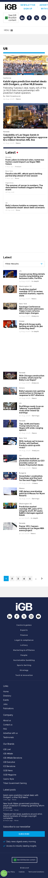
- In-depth (34, 281)
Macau (22, 488)
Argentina (9, 183)
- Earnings (35, 416)
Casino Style (8, 779)
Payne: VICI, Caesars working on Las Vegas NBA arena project (31, 528)
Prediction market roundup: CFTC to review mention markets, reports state (31, 292)
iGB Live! (7, 749)
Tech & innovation (24, 675)
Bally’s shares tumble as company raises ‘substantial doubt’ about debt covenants (25, 206)
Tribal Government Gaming (15, 783)
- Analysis (17, 166)
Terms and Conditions (36, 872)
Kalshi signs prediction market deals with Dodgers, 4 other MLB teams (25, 83)
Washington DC (25, 286)
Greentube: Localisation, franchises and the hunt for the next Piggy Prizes (31, 478)
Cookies (22, 872)
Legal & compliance (24, 640)
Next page (41, 578)
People (24, 655)
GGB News (8, 770)
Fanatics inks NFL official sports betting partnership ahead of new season (23, 175)
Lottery (24, 645)
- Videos (34, 483)
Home (6, 691)
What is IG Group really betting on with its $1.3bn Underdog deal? (31, 326)
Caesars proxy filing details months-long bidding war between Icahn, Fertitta (32, 276)
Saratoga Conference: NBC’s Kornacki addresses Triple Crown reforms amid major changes (31, 310)
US (6, 203)
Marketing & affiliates (24, 650)
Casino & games (24, 625)
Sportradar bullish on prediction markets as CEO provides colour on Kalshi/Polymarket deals (31, 462)
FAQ (5, 729)
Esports (24, 630)
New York (9, 171)
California (7, 78)
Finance (24, 635)
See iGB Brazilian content (11, 17)
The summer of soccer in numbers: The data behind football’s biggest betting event (24, 187)
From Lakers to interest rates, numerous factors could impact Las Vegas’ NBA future (24, 162)
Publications (8, 708)
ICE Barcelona (9, 766)
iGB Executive (9, 762)
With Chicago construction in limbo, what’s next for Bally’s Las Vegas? (31, 378)
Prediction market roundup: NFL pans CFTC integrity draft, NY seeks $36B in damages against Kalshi (31, 511)
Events (6, 700)
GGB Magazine (9, 775)
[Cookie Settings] (4, 873)
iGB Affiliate (8, 754)
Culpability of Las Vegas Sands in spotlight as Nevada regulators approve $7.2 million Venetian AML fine (25, 137)
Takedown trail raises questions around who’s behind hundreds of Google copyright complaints (22, 816)
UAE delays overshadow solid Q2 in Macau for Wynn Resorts (32, 493)
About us (7, 720)
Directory (7, 696)
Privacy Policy (10, 872)
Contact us (7, 725)
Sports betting (24, 665)
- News (18, 99)
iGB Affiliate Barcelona (12, 758)
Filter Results (12, 264)
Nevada (6, 132)
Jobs (5, 704)
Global (21, 321)
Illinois (22, 388)
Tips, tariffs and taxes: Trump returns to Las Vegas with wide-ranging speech (31, 427)
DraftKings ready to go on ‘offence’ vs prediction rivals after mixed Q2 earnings (31, 409)
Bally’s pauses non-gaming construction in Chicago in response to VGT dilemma (32, 393)
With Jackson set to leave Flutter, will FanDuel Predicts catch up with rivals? (31, 444)
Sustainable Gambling (24, 660)
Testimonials (8, 737)
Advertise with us (10, 733)
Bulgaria (22, 473)
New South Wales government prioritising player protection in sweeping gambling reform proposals (23, 805)
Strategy (24, 670)
